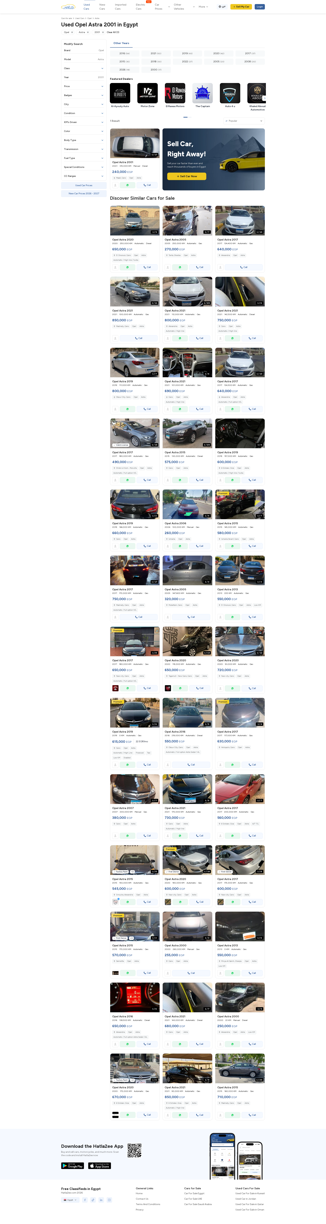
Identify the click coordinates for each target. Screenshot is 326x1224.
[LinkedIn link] (101, 1200)
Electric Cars (143, 6)
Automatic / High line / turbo (125, 260)
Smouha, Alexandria (124, 895)
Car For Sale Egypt (194, 1193)
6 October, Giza (227, 468)
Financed (140, 753)
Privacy (139, 1209)
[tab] (121, 43)
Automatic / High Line (122, 753)
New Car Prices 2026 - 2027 (84, 193)
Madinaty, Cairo (122, 326)
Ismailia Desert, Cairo (230, 539)
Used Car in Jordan (246, 1198)
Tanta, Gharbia (174, 255)
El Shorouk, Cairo (123, 255)
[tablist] (187, 43)
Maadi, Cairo (121, 178)
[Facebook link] (85, 1200)
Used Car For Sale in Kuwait (250, 1193)
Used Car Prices (83, 185)
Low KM (257, 605)
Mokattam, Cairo (175, 605)
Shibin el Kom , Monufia (126, 468)
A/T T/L (255, 824)
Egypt (70, 1200)
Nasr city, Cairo (122, 676)
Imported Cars (120, 6)
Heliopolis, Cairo (228, 747)
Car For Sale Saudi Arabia (198, 1204)
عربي (224, 6)
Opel (131, 178)
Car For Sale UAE (193, 1198)
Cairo (223, 326)
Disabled (127, 758)
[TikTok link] (93, 1200)
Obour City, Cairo (123, 397)
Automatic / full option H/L (230, 402)
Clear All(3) (113, 32)
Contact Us (142, 1198)
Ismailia (172, 539)
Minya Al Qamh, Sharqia (231, 961)
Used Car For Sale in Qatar (250, 1204)
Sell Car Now (188, 176)
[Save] (155, 132)
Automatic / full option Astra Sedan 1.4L (183, 752)
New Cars (102, 6)
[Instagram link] (109, 1200)
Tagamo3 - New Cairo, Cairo (180, 676)
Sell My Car (242, 6)
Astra (139, 178)
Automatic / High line (175, 331)
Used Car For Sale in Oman (250, 1209)
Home (139, 1193)
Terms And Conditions (148, 1204)
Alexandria (225, 255)
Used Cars (87, 6)
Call (149, 185)
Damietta (120, 961)
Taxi (148, 753)
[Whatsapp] (127, 185)
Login (260, 6)
